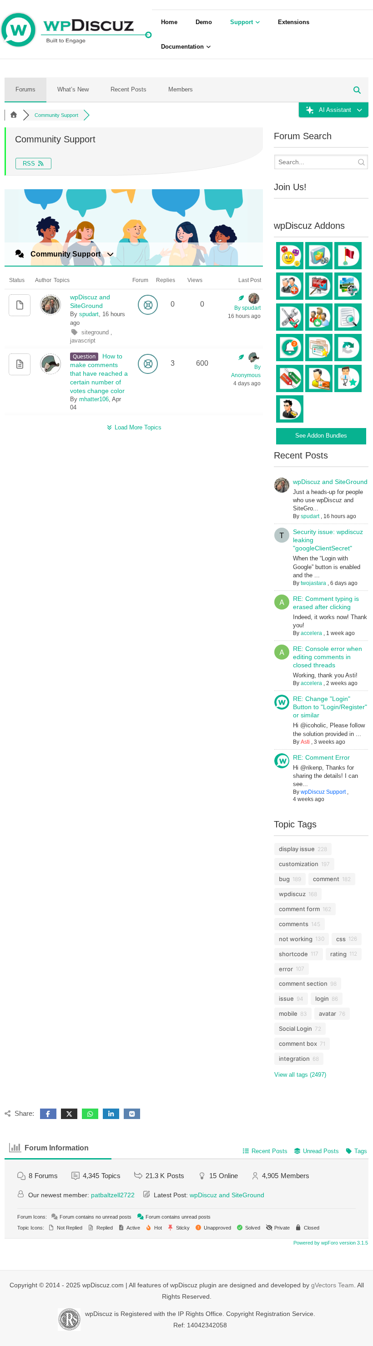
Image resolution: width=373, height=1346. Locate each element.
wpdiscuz (292, 893)
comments (293, 924)
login (322, 998)
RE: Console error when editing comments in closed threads (327, 657)
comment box (298, 1043)
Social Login (295, 1028)
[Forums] (14, 115)
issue (286, 998)
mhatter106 (94, 399)
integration (294, 1058)
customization (298, 863)
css (341, 939)
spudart (89, 314)
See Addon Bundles (321, 435)
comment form (299, 908)
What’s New (73, 89)
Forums (25, 89)
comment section (303, 983)
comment (326, 878)
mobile (288, 1013)
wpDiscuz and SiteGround (330, 481)
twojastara (313, 583)
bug (284, 878)
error (286, 969)
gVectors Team (332, 1285)
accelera (311, 633)
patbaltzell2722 (113, 1195)
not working (296, 939)
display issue (297, 848)
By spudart (247, 308)
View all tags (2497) (300, 1074)
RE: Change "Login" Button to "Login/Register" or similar (330, 707)
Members (180, 89)
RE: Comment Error (321, 757)
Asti (305, 742)
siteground (96, 332)
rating (338, 954)
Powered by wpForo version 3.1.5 (330, 1242)
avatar (327, 1013)
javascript (83, 340)
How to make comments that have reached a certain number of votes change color (99, 373)
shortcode (293, 954)
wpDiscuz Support (323, 792)
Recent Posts (128, 89)
